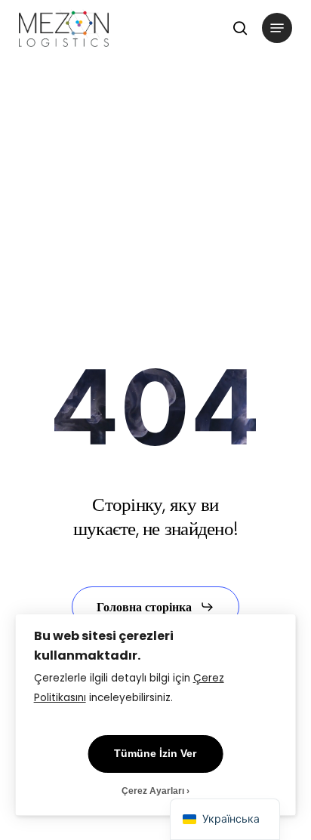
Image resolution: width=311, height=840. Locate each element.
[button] (277, 27)
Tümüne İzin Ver (155, 753)
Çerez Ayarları (153, 791)
